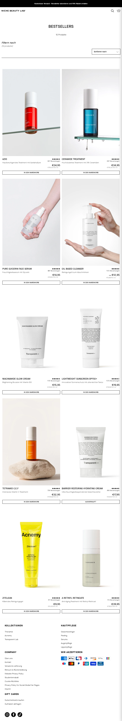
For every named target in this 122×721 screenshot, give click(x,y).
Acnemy (8, 635)
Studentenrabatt (12, 677)
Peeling (64, 635)
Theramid (9, 631)
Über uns (9, 658)
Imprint (8, 689)
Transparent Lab (11, 639)
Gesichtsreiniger (68, 631)
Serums (64, 639)
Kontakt (8, 662)
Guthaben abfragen (13, 704)
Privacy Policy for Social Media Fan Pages (22, 685)
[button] (56, 159)
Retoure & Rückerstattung (16, 670)
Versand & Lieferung (13, 666)
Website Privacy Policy (14, 673)
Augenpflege (66, 643)
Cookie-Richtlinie (12, 681)
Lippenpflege (66, 647)
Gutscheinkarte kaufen (14, 700)
